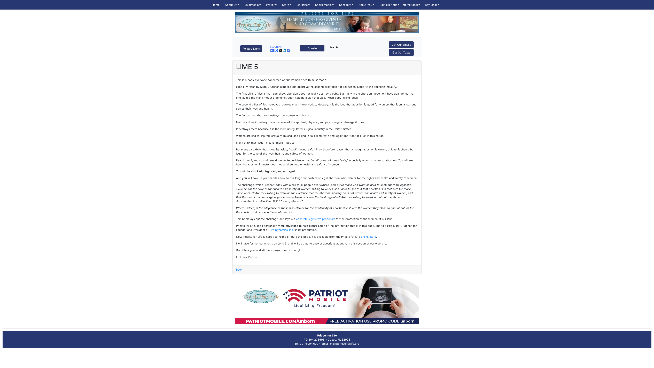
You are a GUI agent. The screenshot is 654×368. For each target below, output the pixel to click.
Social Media (323, 4)
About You (365, 4)
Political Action (389, 4)
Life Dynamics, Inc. (281, 230)
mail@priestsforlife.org (344, 343)
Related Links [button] (251, 48)
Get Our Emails (401, 44)
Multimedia (252, 4)
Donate (312, 48)
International (410, 4)
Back (239, 269)
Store (285, 4)
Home (216, 4)
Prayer (270, 4)
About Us (231, 4)
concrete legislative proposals (315, 219)
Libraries (302, 4)
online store (368, 236)
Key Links (431, 4)
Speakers (345, 4)
